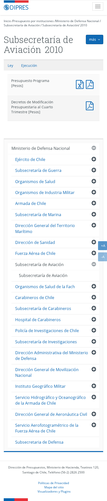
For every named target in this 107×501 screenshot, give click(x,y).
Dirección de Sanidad (35, 242)
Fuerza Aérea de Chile (35, 253)
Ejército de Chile (30, 159)
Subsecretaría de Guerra (38, 170)
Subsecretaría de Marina (38, 214)
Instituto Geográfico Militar (40, 386)
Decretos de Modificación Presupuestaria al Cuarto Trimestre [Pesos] (91, 105)
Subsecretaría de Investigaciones (46, 342)
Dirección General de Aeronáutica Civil (51, 414)
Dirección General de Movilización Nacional (47, 372)
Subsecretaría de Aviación (22, 25)
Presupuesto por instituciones (33, 21)
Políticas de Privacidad (53, 483)
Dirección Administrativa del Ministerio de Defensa (51, 355)
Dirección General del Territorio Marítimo (45, 228)
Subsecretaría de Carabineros (43, 308)
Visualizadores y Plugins (54, 491)
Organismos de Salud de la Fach (45, 286)
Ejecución (29, 65)
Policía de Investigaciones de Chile (47, 330)
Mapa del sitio (54, 487)
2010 (83, 25)
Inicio (7, 21)
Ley (10, 65)
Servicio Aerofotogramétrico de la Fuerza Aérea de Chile (46, 428)
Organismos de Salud (35, 181)
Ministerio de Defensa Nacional (77, 21)
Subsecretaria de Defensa (39, 442)
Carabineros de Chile (34, 297)
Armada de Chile (30, 203)
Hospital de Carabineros (38, 319)
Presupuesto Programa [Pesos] (81, 83)
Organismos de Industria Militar (45, 192)
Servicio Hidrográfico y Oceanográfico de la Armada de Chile (50, 400)
